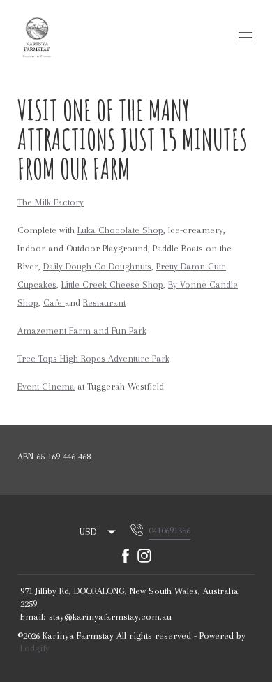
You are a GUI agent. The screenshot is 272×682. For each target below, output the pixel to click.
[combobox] (98, 532)
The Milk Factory (50, 202)
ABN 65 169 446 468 (54, 456)
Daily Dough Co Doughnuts (97, 266)
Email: (32, 616)
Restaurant (104, 302)
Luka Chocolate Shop (120, 230)
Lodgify (35, 648)
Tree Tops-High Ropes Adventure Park (93, 358)
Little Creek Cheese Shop (112, 284)
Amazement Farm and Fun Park (81, 330)
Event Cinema (46, 386)
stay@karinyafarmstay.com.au (110, 616)
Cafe (54, 302)
